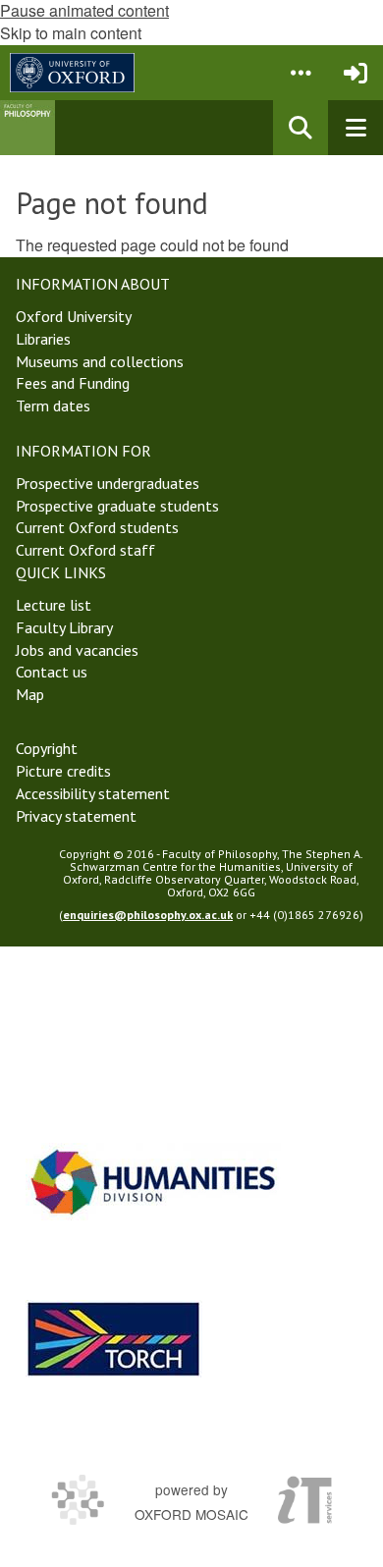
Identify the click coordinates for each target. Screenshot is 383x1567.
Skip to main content (70, 33)
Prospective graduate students (117, 505)
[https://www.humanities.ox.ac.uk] (153, 1181)
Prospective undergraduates (107, 483)
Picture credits (63, 771)
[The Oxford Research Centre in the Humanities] (114, 1339)
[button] (300, 72)
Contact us (51, 671)
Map (30, 694)
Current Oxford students (97, 527)
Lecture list (53, 605)
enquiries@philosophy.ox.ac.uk (148, 914)
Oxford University (74, 316)
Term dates (53, 405)
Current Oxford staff (85, 550)
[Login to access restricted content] (355, 72)
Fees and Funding (73, 383)
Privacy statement (76, 816)
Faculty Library (64, 627)
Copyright (47, 748)
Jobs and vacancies (77, 650)
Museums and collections (100, 361)
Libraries (43, 339)
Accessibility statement (93, 793)
